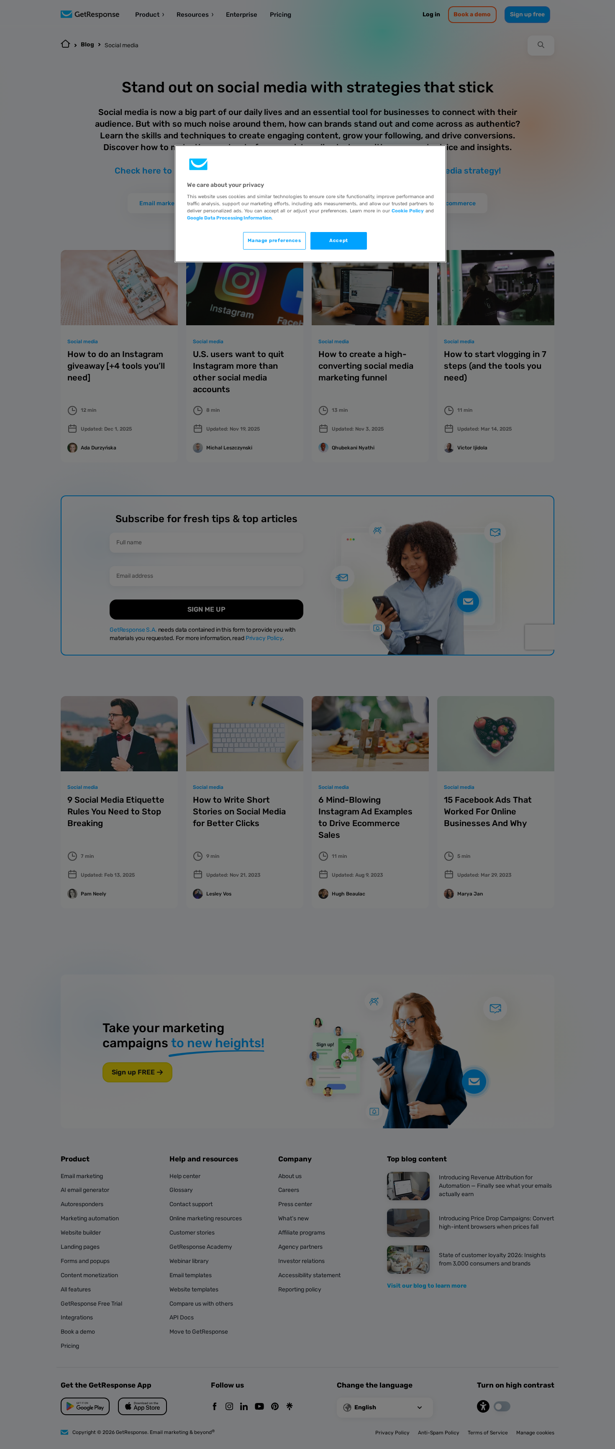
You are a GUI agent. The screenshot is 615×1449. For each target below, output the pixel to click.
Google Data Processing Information (229, 218)
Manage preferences (274, 240)
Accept (338, 240)
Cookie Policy (408, 211)
